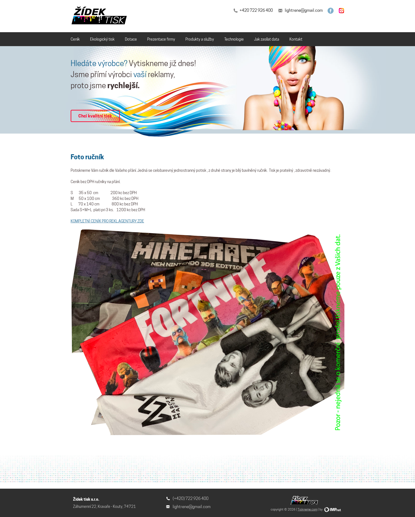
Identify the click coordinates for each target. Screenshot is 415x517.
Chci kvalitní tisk (95, 115)
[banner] (100, 16)
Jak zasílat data (266, 39)
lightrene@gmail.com (304, 10)
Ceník (75, 39)
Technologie (234, 39)
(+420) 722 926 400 (190, 498)
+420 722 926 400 (256, 10)
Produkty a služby (199, 39)
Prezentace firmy (161, 39)
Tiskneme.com (307, 509)
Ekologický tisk (102, 39)
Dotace (131, 39)
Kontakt (295, 39)
